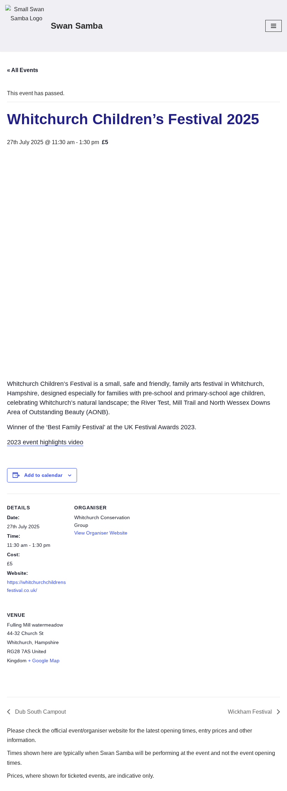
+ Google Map (43, 660)
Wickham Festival (250, 712)
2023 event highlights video (45, 442)
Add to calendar (43, 475)
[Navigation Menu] (273, 26)
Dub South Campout (40, 712)
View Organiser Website (100, 533)
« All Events (22, 70)
